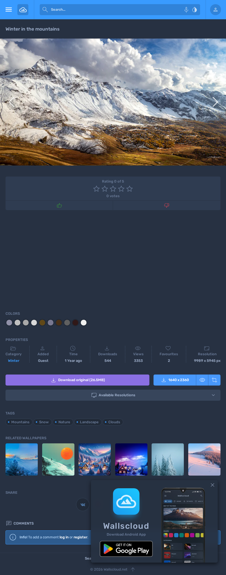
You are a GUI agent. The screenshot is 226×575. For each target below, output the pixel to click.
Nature (64, 422)
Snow (44, 422)
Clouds (114, 422)
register (80, 537)
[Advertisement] (113, 259)
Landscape (89, 422)
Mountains (20, 422)
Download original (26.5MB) (77, 380)
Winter (13, 361)
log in (64, 537)
